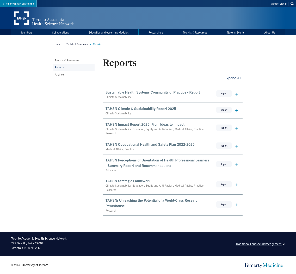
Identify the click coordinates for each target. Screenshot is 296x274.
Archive (59, 74)
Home (58, 43)
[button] (173, 94)
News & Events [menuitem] (235, 32)
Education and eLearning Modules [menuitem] (109, 32)
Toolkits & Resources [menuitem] (195, 32)
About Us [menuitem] (269, 32)
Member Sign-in (279, 3)
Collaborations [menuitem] (60, 32)
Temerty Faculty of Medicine (19, 3)
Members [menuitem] (26, 32)
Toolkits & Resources (67, 60)
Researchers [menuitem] (156, 32)
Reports (59, 67)
